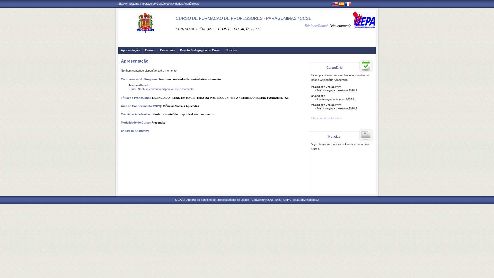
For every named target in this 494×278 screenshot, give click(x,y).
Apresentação (130, 50)
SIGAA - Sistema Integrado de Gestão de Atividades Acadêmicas (158, 3)
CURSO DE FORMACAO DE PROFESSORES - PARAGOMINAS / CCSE (244, 18)
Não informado (340, 26)
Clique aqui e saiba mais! (326, 118)
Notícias (231, 50)
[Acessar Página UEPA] (364, 20)
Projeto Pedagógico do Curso (200, 50)
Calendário (167, 50)
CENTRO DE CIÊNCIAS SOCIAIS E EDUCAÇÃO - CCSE (219, 29)
